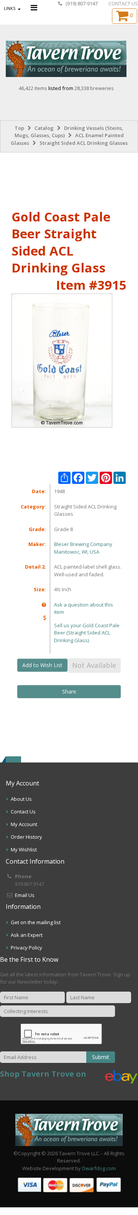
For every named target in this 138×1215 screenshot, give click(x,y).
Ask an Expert (27, 934)
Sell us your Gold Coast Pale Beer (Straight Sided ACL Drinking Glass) (87, 633)
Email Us (24, 895)
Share (69, 691)
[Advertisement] (69, 179)
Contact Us (23, 811)
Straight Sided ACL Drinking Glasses (83, 142)
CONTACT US (123, 3)
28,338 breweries (94, 88)
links (9, 8)
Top (19, 128)
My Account (24, 824)
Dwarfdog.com (99, 1168)
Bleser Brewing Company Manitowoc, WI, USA (83, 548)
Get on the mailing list (36, 922)
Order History (26, 836)
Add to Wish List (42, 665)
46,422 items (33, 88)
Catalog (44, 128)
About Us (21, 798)
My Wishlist (24, 849)
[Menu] (34, 7)
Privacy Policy (26, 947)
